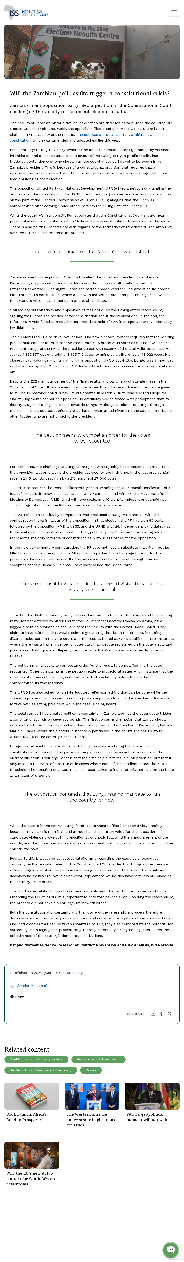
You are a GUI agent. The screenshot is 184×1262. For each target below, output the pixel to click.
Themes (14, 1235)
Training (14, 1242)
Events (12, 1228)
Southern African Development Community (40, 1070)
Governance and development (98, 1059)
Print (19, 997)
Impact (42, 1235)
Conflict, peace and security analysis (36, 1059)
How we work (47, 1228)
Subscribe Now (152, 1227)
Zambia (91, 1070)
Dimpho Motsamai (31, 986)
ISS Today (74, 973)
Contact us (45, 1249)
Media (41, 1242)
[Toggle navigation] (174, 12)
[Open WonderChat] (170, 1250)
